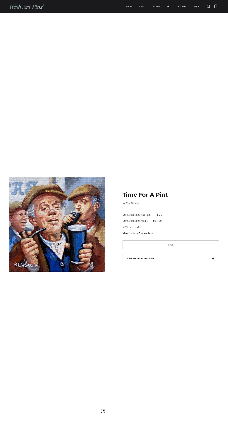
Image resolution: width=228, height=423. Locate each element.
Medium (127, 227)
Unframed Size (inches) (137, 215)
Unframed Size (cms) (135, 221)
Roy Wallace (133, 203)
